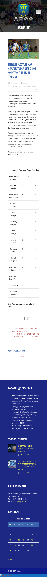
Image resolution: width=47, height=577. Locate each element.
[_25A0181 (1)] (23, 49)
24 (10, 550)
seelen (25, 83)
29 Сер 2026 (25, 455)
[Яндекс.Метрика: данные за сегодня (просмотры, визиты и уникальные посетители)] (7, 575)
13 (23, 540)
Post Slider (14, 86)
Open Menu (38, 12)
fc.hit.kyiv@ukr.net (19, 502)
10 (10, 540)
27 (23, 550)
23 (36, 545)
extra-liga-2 (32, 86)
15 (32, 540)
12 (19, 540)
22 (32, 545)
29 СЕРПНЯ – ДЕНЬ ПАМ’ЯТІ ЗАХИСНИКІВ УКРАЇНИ (26, 449)
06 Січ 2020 (14, 83)
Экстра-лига (23, 86)
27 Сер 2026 (25, 473)
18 (15, 545)
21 (28, 545)
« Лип (10, 559)
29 (32, 550)
